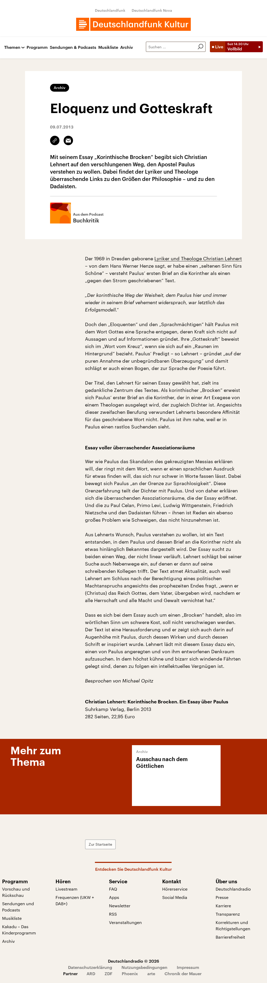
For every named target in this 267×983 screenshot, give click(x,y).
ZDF (108, 973)
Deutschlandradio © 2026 (133, 960)
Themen (12, 47)
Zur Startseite (100, 844)
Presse (222, 897)
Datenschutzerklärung (90, 967)
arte (151, 973)
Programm (37, 47)
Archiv (126, 47)
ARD (91, 973)
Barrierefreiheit (230, 936)
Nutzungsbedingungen (144, 967)
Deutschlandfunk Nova (152, 10)
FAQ (113, 888)
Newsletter (119, 905)
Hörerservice (174, 888)
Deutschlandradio (233, 888)
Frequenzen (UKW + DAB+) (75, 900)
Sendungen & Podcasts (73, 47)
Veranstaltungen (125, 922)
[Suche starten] (200, 46)
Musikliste (108, 47)
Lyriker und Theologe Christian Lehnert (198, 258)
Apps (114, 897)
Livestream (66, 888)
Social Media (174, 897)
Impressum (188, 967)
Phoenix (130, 973)
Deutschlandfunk (110, 10)
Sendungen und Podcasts (18, 906)
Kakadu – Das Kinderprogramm (19, 929)
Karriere (223, 905)
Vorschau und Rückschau (16, 892)
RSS (113, 913)
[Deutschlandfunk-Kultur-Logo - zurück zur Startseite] (133, 24)
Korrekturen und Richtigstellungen (233, 925)
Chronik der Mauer (183, 973)
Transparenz (228, 913)
